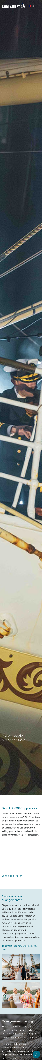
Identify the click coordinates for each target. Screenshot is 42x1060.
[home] (13, 5)
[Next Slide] (31, 397)
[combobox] (30, 6)
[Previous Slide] (10, 397)
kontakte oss (15, 1051)
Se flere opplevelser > (12, 875)
